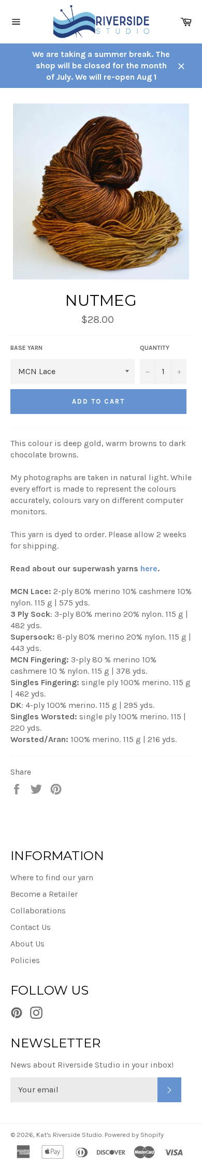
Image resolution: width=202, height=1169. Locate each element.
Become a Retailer (44, 894)
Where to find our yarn (51, 877)
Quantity (154, 347)
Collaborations (38, 910)
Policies (25, 960)
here (148, 568)
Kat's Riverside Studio (69, 1134)
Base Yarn (26, 347)
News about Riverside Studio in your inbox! (92, 1065)
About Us (27, 944)
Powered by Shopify (134, 1134)
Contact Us (30, 927)
